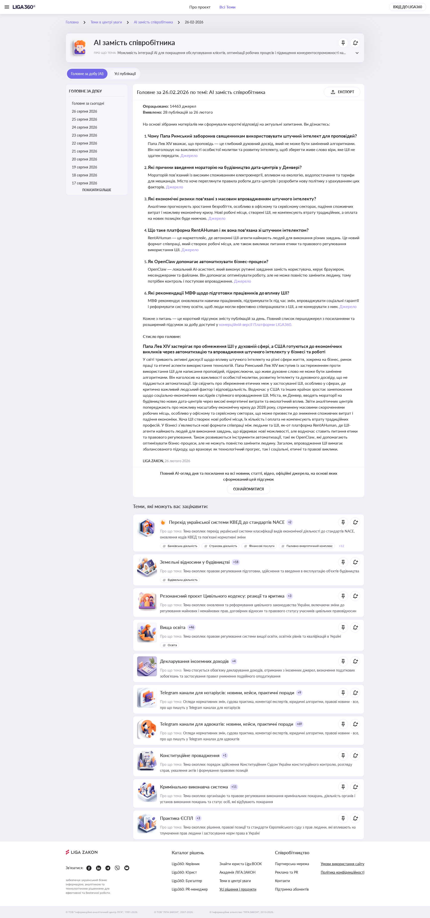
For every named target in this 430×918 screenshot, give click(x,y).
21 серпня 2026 (84, 151)
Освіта (172, 645)
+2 (290, 522)
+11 (234, 787)
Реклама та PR (286, 872)
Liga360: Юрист (184, 872)
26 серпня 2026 (84, 111)
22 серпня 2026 (84, 143)
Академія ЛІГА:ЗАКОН (237, 872)
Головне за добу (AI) (87, 74)
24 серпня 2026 (84, 127)
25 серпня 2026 (84, 119)
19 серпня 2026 (84, 167)
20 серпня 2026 (84, 159)
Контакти (282, 881)
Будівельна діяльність (183, 580)
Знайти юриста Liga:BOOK (240, 864)
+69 (299, 724)
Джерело (189, 155)
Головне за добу (85, 91)
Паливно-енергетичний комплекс (309, 546)
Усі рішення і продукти (237, 889)
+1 (224, 755)
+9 (299, 692)
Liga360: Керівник (186, 864)
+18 (235, 562)
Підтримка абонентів (292, 889)
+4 (234, 661)
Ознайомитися (248, 489)
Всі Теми (227, 6)
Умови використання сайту (342, 864)
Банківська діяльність (182, 546)
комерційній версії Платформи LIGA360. (255, 324)
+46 (191, 627)
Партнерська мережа (292, 864)
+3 (289, 596)
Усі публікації (125, 74)
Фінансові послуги (261, 546)
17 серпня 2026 (84, 183)
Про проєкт (200, 6)
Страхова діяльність (223, 546)
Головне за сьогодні (88, 103)
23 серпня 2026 (84, 135)
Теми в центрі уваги (235, 881)
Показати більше (96, 190)
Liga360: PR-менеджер (190, 889)
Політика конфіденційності (342, 872)
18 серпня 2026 (84, 175)
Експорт (346, 92)
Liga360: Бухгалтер (187, 881)
